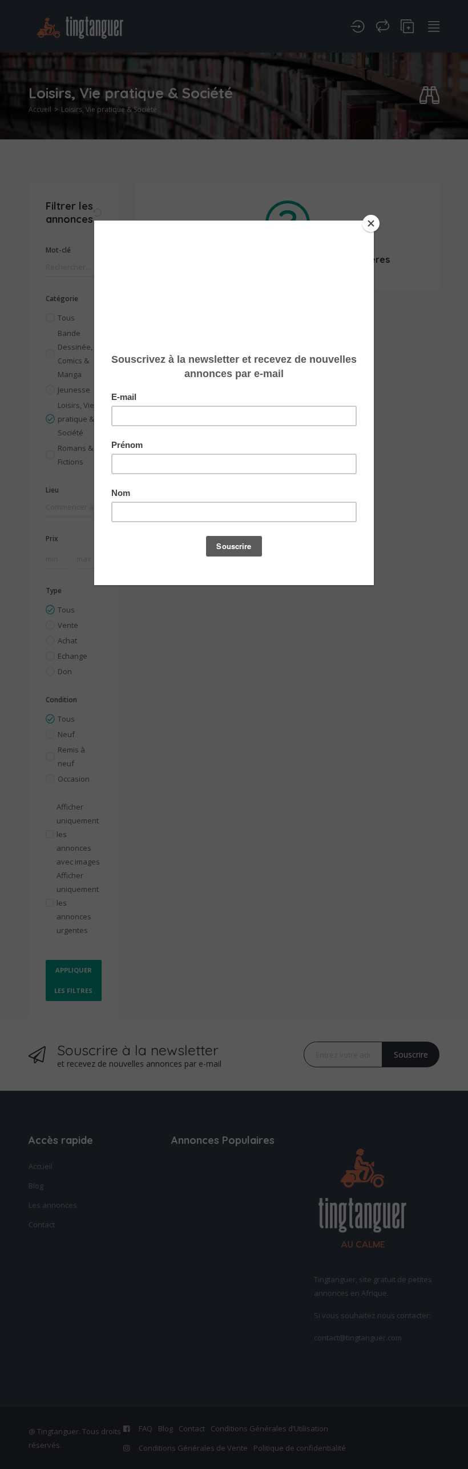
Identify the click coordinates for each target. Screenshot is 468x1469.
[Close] (371, 223)
